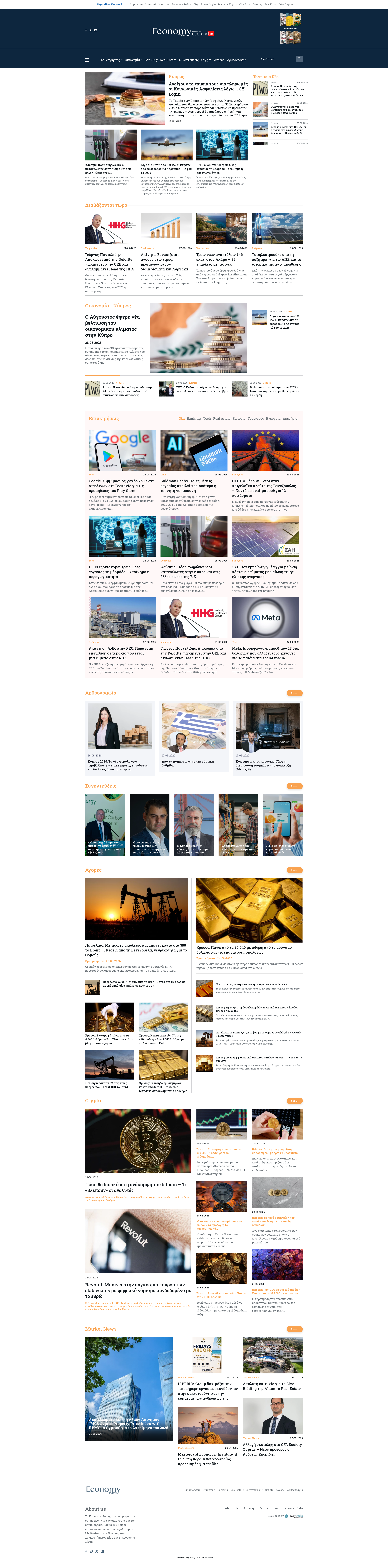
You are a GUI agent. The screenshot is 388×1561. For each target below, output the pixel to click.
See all (294, 693)
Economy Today (181, 4)
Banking (151, 60)
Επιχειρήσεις (110, 60)
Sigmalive (136, 4)
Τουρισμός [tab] (256, 418)
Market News (101, 1328)
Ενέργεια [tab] (273, 418)
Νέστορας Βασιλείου (277, 742)
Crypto (206, 60)
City (196, 4)
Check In (244, 4)
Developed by (276, 1515)
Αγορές (219, 60)
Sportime (163, 4)
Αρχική (248, 1508)
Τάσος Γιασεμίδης (201, 742)
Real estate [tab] (222, 418)
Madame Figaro (227, 4)
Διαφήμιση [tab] (291, 418)
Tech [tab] (207, 418)
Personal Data (293, 1508)
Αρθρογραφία (236, 60)
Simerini (150, 4)
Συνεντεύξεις (189, 60)
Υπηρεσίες (91, 248)
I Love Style (208, 4)
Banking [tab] (194, 418)
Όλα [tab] (182, 418)
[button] (87, 60)
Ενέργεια (257, 248)
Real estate (147, 248)
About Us (231, 1508)
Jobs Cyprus (286, 4)
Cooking (258, 4)
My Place (270, 4)
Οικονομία (132, 60)
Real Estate (168, 60)
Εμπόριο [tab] (239, 418)
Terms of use (268, 1508)
